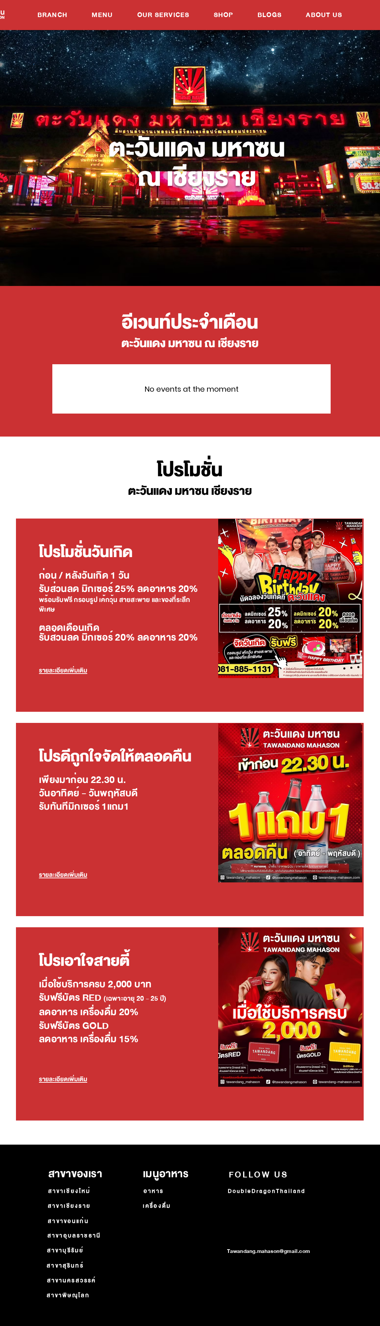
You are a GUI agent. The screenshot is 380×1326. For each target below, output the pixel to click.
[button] (102, 15)
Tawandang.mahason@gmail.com (268, 1251)
